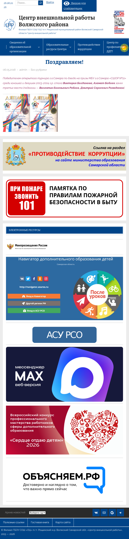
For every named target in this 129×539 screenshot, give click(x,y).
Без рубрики (39, 69)
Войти (50, 2)
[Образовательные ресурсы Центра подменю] (70, 47)
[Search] (40, 2)
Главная (3, 47)
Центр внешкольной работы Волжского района (57, 21)
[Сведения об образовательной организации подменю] (39, 47)
